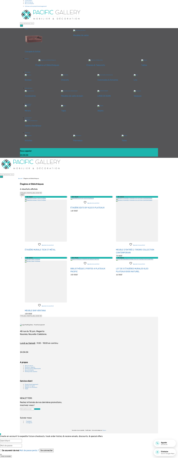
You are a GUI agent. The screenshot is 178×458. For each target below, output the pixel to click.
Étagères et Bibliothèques (47, 65)
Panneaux (77, 140)
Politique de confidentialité (33, 368)
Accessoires (30, 96)
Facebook (29, 421)
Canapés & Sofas (32, 51)
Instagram (29, 422)
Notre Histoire (29, 2)
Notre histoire (29, 365)
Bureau (28, 80)
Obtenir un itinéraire (31, 387)
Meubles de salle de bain (72, 96)
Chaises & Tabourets (95, 65)
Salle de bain (28, 88)
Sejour (27, 58)
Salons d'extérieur (33, 126)
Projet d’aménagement (31, 384)
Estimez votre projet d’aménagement (36, 6)
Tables (144, 65)
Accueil (20, 178)
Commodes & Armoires (107, 80)
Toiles (124, 140)
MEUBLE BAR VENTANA (35, 310)
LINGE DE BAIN (104, 96)
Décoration (28, 104)
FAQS (26, 389)
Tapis (63, 111)
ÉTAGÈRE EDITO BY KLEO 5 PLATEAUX (87, 208)
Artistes (28, 140)
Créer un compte (6, 456)
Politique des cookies (31, 371)
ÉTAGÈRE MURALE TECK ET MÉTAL (40, 250)
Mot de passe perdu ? (29, 450)
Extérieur (27, 119)
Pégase (104, 430)
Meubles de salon (81, 35)
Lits (135, 80)
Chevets (65, 80)
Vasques (137, 96)
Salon (26, 29)
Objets (100, 111)
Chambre (27, 72)
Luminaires (28, 118)
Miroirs (28, 111)
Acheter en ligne (30, 386)
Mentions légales (30, 367)
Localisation (28, 0)
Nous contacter (29, 3)
